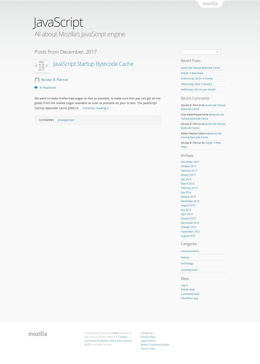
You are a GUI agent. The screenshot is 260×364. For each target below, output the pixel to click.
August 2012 (188, 236)
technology (187, 263)
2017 (41, 69)
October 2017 (188, 166)
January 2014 (188, 196)
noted (115, 333)
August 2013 (188, 205)
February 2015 (189, 188)
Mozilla (210, 4)
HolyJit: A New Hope (192, 73)
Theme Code (148, 348)
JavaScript (58, 21)
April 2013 (187, 214)
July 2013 (186, 210)
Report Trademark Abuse (155, 344)
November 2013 (190, 201)
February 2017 (189, 170)
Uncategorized (65, 120)
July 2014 (186, 192)
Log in (184, 285)
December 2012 (190, 223)
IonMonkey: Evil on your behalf (198, 89)
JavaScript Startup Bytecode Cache (93, 63)
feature (185, 257)
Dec (41, 62)
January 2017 (188, 175)
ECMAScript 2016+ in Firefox (197, 78)
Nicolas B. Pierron (54, 79)
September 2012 (190, 231)
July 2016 (186, 179)
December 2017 (190, 162)
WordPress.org (189, 298)
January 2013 (188, 218)
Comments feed (190, 294)
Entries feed (188, 289)
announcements (190, 251)
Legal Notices (148, 340)
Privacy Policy (148, 337)
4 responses (48, 87)
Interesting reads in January (196, 84)
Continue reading (94, 108)
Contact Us (147, 333)
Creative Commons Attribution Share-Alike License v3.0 (107, 340)
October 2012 (188, 227)
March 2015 (188, 183)
